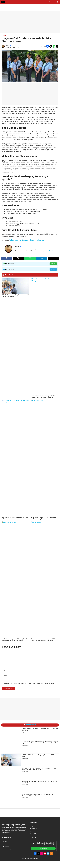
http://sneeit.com (51, 251)
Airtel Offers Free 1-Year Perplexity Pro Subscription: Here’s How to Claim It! (43, 396)
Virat (8, 45)
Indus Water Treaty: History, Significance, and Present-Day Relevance (43, 518)
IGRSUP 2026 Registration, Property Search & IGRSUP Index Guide (15, 295)
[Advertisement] (30, 22)
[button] (52, 2)
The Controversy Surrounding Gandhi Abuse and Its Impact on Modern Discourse (44, 639)
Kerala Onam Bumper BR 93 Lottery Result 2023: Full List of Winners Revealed (14, 639)
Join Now (53, 263)
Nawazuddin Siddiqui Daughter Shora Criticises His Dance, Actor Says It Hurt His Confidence (39, 769)
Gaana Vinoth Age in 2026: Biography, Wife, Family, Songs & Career (40, 742)
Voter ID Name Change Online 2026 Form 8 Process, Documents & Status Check (37, 795)
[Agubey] (3, 2)
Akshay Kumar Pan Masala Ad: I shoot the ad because (26, 240)
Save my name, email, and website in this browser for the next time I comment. (29, 683)
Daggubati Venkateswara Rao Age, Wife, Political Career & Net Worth (39, 782)
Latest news (31, 725)
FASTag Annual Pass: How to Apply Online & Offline (15, 518)
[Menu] (57, 2)
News (4, 35)
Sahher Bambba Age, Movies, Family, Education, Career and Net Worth (40, 729)
